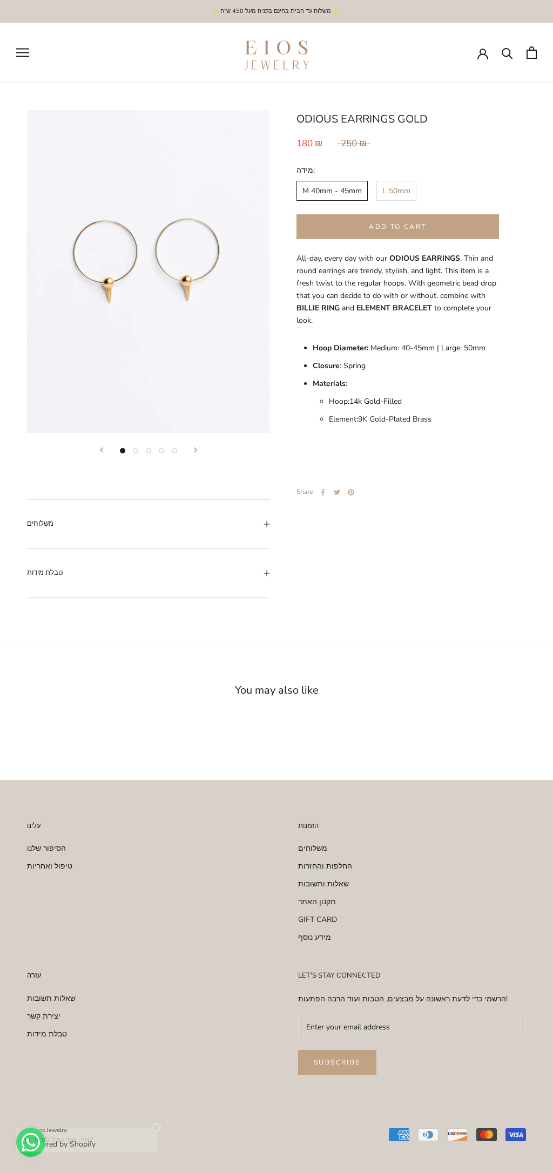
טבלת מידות (45, 573)
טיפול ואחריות (49, 866)
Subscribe (337, 1062)
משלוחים (40, 523)
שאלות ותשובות (323, 884)
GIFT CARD (317, 919)
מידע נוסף (314, 937)
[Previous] (101, 449)
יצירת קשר (43, 1016)
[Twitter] (337, 492)
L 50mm (396, 191)
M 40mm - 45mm (332, 191)
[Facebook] (323, 492)
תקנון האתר (317, 902)
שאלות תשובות (51, 998)
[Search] (507, 52)
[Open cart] (532, 52)
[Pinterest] (351, 492)
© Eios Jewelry (47, 1130)
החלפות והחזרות (325, 866)
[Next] (195, 449)
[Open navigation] (22, 52)
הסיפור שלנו (46, 848)
